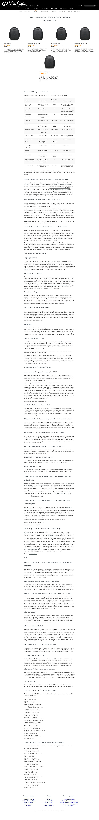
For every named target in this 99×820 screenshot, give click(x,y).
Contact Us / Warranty (28, 799)
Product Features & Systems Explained (69, 802)
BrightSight (26, 269)
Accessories (77, 11)
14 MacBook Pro (49, 804)
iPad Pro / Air (49, 799)
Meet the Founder (69, 805)
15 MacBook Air (48, 802)
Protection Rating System (47, 194)
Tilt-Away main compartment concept (58, 285)
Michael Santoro (27, 532)
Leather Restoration (28, 804)
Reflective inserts (65, 302)
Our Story (71, 8)
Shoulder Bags (62, 11)
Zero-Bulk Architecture (34, 486)
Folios (20, 11)
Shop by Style (54, 8)
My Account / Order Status (28, 800)
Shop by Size (63, 8)
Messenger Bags (44, 11)
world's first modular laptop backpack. (33, 549)
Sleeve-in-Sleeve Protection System (56, 232)
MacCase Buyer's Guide (34, 525)
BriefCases (53, 11)
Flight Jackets (27, 11)
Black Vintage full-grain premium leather (64, 342)
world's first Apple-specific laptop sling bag (64, 184)
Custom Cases (44, 8)
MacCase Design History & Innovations (69, 800)
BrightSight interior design (51, 261)
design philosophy (51, 535)
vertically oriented (40, 485)
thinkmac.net (35, 383)
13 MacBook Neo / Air (49, 805)
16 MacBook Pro (49, 800)
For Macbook (35, 8)
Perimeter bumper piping (60, 493)
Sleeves (70, 11)
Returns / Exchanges (28, 802)
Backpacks (35, 11)
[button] (7, 45)
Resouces (28, 805)
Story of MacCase (33, 553)
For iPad (27, 8)
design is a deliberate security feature (51, 302)
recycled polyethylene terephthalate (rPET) (60, 187)
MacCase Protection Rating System (69, 804)
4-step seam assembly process (50, 192)
